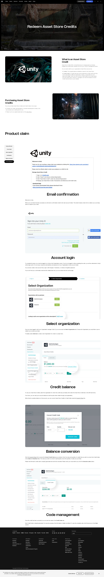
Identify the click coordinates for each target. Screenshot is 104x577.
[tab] (9, 146)
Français (26, 532)
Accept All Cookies (89, 573)
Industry (10, 1)
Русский (43, 532)
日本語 (22, 532)
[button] (81, 1)
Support (30, 1)
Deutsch (18, 532)
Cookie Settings (71, 573)
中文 (35, 532)
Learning (25, 1)
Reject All (80, 573)
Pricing (34, 1)
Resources (15, 1)
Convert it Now (79, 398)
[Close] (99, 573)
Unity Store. (29, 112)
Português (31, 532)
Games (6, 1)
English (14, 532)
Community (21, 1)
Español (39, 532)
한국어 (47, 532)
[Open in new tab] (20, 543)
